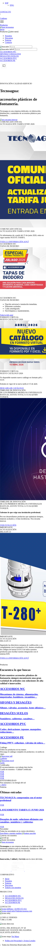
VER (2, 805)
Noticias (8, 40)
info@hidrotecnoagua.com (21, 911)
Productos (4, 25)
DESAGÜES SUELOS (14, 898)
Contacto (8, 42)
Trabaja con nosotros (13, 888)
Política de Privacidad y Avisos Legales (20, 941)
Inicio (2, 29)
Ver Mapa (15, 936)
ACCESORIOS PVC (13, 900)
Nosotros (8, 36)
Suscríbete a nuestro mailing (11, 833)
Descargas (9, 38)
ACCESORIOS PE (12, 902)
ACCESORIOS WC (13, 896)
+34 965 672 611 (20, 909)
